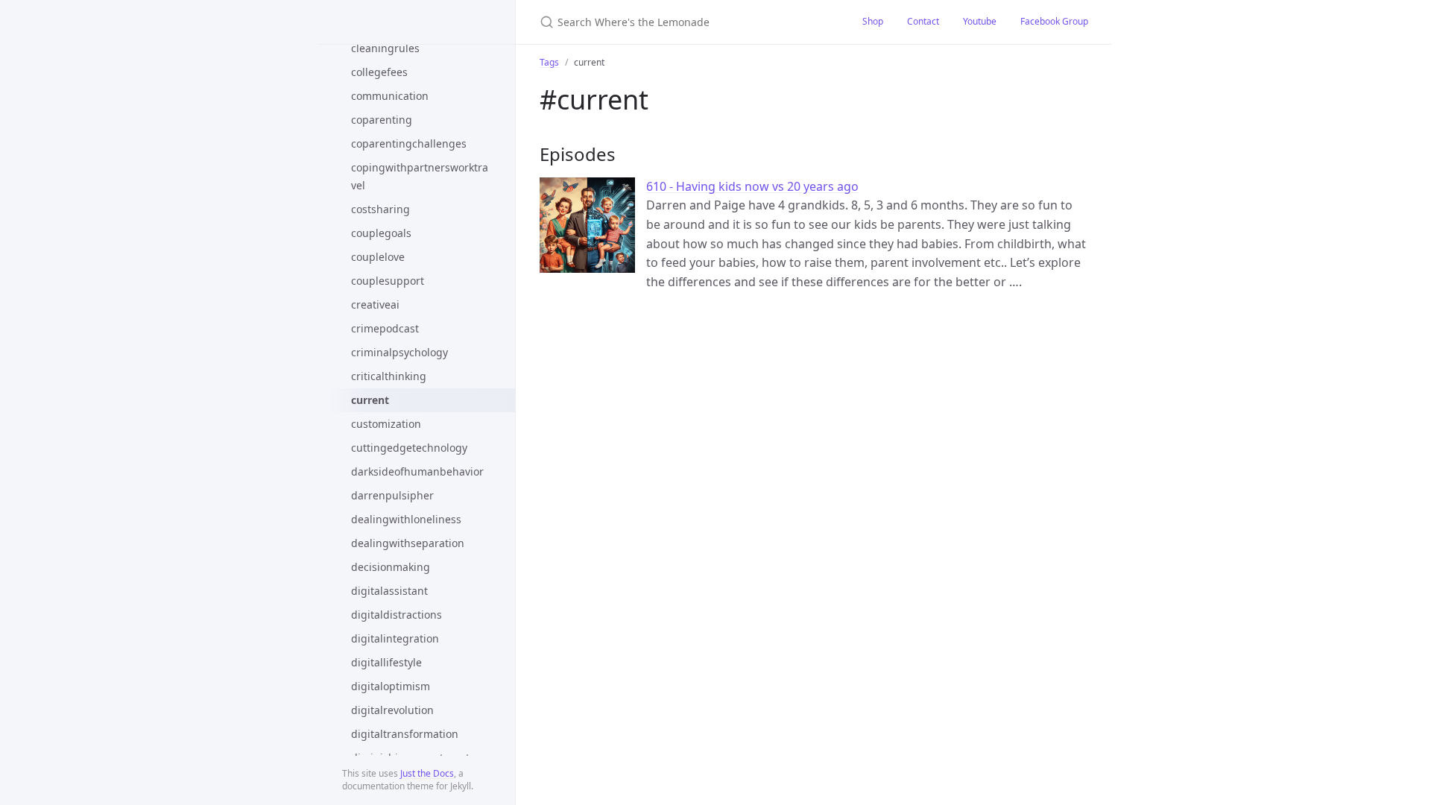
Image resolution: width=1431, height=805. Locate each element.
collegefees (379, 72)
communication (390, 96)
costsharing (380, 209)
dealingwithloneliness (406, 519)
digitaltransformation (404, 734)
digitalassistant (389, 591)
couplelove (378, 257)
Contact (923, 21)
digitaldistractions (396, 614)
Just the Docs (427, 773)
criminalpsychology (399, 352)
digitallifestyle (386, 662)
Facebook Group (1054, 21)
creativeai (375, 304)
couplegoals (381, 233)
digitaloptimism (390, 686)
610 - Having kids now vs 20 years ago (752, 186)
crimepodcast (385, 328)
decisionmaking (390, 567)
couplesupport (387, 281)
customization (386, 424)
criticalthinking (388, 376)
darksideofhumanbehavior (417, 471)
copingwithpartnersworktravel (419, 176)
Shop (872, 21)
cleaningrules (385, 48)
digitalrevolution (392, 710)
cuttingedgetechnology (409, 448)
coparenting (381, 120)
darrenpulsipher (392, 495)
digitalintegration (395, 638)
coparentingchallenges (409, 143)
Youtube (979, 21)
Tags (549, 62)
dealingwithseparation (407, 543)
